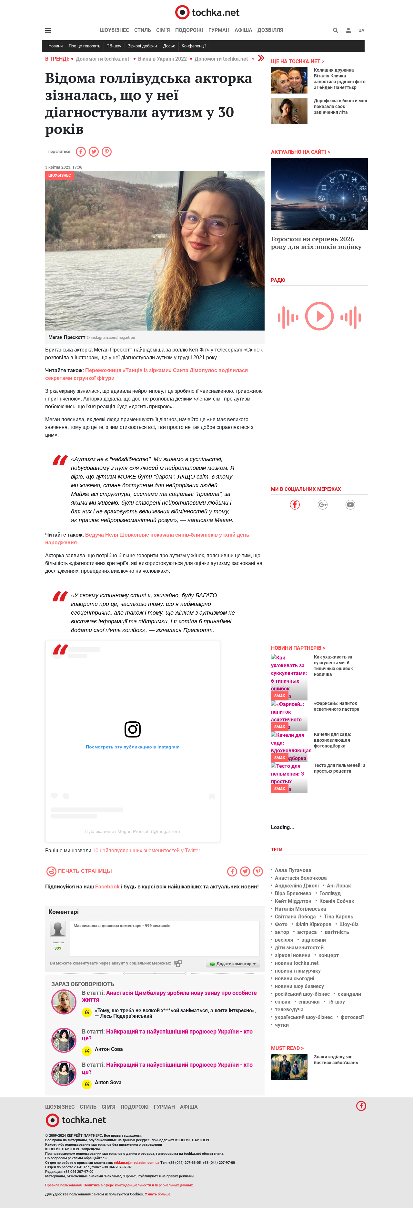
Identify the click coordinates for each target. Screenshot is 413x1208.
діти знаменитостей (299, 948)
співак (282, 1002)
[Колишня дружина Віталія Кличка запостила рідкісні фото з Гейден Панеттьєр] (289, 80)
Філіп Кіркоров (313, 924)
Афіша (243, 30)
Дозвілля (270, 30)
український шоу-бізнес (304, 1017)
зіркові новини (292, 955)
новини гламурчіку (298, 971)
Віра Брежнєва (293, 893)
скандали (349, 994)
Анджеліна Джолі (297, 886)
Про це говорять (84, 46)
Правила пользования (63, 1185)
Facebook (107, 886)
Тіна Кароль (338, 917)
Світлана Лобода (295, 917)
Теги (277, 850)
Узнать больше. (158, 1194)
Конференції (194, 46)
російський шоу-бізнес (302, 994)
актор (282, 932)
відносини (313, 940)
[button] (348, 30)
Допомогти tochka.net (103, 59)
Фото (281, 924)
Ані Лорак (339, 886)
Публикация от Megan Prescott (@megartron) (132, 831)
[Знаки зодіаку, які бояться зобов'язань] (289, 1067)
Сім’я (163, 30)
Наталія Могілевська (300, 909)
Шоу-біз (348, 924)
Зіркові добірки (142, 46)
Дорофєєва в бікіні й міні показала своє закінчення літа (340, 106)
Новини (55, 46)
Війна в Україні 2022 (162, 59)
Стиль (142, 30)
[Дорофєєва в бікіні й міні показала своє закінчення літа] (289, 111)
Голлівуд (330, 893)
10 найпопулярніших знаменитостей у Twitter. (147, 850)
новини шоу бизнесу (299, 986)
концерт (328, 955)
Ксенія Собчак (336, 901)
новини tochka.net (296, 963)
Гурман (218, 30)
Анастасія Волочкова (301, 878)
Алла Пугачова (293, 870)
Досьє (169, 46)
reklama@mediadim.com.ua (136, 1163)
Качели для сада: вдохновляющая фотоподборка (332, 740)
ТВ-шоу (114, 46)
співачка (309, 1002)
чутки (282, 1025)
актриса (307, 932)
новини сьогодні (294, 978)
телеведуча (289, 1009)
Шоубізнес (114, 30)
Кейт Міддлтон (293, 901)
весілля (284, 940)
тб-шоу (336, 1002)
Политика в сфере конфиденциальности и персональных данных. (139, 1185)
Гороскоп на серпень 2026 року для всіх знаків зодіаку (316, 242)
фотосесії (352, 1017)
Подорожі (189, 30)
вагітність (337, 932)
